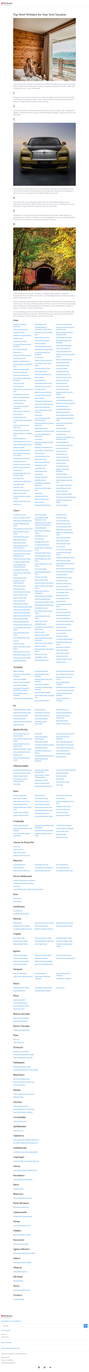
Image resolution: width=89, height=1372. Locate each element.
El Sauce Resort (18, 1189)
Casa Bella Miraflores (63, 409)
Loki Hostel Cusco (62, 580)
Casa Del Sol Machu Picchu (65, 734)
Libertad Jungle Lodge (20, 1244)
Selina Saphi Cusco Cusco (22, 655)
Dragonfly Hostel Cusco (64, 659)
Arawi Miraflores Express (64, 400)
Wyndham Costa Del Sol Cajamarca (25, 1143)
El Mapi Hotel (17, 755)
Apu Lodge (16, 784)
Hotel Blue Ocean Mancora (44, 868)
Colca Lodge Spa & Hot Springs (23, 1094)
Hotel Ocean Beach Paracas (44, 923)
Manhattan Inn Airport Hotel (44, 431)
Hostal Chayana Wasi (42, 783)
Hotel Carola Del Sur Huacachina (63, 717)
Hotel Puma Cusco (41, 654)
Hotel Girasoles (61, 428)
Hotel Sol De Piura (19, 1000)
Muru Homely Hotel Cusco (22, 592)
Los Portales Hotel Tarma (21, 1226)
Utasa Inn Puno (40, 795)
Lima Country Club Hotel (21, 411)
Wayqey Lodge (61, 834)
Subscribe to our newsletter (11, 1321)
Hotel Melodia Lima (62, 442)
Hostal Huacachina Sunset (22, 713)
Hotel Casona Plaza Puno (43, 807)
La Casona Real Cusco (42, 545)
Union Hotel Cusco (19, 543)
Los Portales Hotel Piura (21, 1006)
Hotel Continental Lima (64, 360)
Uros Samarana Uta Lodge (43, 816)
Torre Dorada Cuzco (63, 521)
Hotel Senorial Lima (62, 365)
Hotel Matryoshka (19, 719)
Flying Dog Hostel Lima (63, 351)
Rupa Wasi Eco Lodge (63, 754)
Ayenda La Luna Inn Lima (43, 386)
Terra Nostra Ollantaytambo (66, 770)
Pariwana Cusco (61, 575)
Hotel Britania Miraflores (43, 374)
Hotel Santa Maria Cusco (64, 572)
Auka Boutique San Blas (21, 622)
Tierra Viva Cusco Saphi (64, 549)
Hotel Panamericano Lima (65, 415)
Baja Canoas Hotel (19, 852)
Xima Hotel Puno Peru (42, 801)
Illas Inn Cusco (39, 632)
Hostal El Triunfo (61, 609)
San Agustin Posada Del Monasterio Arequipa (21, 689)
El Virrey (16, 641)
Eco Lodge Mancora (63, 868)
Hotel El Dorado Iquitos (63, 955)
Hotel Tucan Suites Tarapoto (23, 976)
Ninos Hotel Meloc (41, 515)
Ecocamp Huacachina (20, 716)
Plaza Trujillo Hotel (41, 944)
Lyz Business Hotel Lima (21, 394)
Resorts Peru (17, 898)
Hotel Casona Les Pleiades (43, 596)
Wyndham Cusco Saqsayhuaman (19, 582)
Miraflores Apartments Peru (65, 403)
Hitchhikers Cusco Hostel (64, 589)
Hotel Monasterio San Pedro (22, 607)
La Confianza (17, 911)
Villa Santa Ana (18, 1131)
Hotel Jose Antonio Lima (21, 467)
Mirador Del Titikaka (63, 815)
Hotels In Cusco (61, 662)
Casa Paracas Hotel (41, 926)
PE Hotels (8, 3)
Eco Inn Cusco (61, 633)
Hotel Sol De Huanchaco (21, 1079)
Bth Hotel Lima (39, 453)
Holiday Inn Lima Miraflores (22, 335)
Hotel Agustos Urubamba (64, 828)
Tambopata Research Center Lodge (25, 1070)
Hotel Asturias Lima (62, 371)
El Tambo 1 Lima (40, 389)
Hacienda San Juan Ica (42, 713)
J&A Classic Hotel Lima (63, 485)
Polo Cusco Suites (41, 569)
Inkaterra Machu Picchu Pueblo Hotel (21, 745)
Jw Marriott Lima (19, 332)
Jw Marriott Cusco (19, 515)
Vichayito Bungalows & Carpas (23, 1054)
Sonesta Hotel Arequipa (43, 692)
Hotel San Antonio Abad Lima (66, 497)
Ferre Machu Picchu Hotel (65, 745)
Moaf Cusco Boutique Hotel (22, 521)
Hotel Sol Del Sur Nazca (21, 988)
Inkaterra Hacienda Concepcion (24, 880)
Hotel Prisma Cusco (20, 578)
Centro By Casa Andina (64, 324)
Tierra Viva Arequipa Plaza (65, 690)
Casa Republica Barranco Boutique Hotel (22, 474)
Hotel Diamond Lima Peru (43, 383)
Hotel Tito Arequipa (19, 679)
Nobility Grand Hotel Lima (21, 501)
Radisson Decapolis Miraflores (62, 470)
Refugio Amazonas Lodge (21, 1067)
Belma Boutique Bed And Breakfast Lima (64, 333)
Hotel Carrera (39, 502)
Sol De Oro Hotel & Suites (21, 464)
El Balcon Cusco (61, 515)
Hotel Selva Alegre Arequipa (65, 687)
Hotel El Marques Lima (63, 488)
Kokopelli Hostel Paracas (64, 923)
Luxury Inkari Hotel (41, 371)
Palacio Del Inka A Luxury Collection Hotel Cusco (43, 524)
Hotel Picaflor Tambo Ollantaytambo (42, 776)
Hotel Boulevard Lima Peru (22, 441)
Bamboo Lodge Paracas (64, 926)
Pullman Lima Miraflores (21, 369)
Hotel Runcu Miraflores (42, 462)
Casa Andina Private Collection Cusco (41, 519)
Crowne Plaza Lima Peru (43, 395)
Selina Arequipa (18, 671)
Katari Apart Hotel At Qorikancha (42, 592)
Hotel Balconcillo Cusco (64, 530)
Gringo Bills (38, 734)
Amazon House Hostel (20, 958)
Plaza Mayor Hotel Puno (64, 795)
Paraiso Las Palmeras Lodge (22, 1216)
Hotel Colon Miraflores (42, 407)
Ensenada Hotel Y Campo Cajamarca (26, 1140)
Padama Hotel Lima (41, 496)
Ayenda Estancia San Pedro (44, 583)
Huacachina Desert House (22, 710)
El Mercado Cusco (19, 586)
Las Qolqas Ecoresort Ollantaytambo (20, 780)
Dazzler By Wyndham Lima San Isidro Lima (65, 328)
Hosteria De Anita (62, 656)
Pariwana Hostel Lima (63, 431)
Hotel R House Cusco (20, 595)
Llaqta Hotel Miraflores (63, 346)
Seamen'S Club (18, 487)
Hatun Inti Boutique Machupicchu (41, 738)
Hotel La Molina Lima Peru (43, 346)
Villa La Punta (39, 377)
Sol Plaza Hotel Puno (63, 809)
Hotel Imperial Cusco (42, 660)
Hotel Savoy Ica (40, 710)
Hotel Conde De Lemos (21, 815)
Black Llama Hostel (19, 493)
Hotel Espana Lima (41, 471)
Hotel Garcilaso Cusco (63, 612)
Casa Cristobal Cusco (63, 538)
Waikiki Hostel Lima (41, 428)
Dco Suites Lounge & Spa (64, 871)
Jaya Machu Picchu (62, 751)
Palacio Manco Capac (20, 604)
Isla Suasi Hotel (18, 1281)
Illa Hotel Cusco (61, 518)
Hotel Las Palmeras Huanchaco (23, 1082)
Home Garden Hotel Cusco (22, 551)
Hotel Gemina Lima (62, 386)
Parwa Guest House (62, 782)
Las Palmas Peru (61, 451)
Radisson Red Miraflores (21, 361)
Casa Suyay (39, 493)
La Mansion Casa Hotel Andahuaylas (25, 1152)
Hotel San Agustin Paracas (44, 929)
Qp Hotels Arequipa (41, 671)
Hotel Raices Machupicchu (65, 748)
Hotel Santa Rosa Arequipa (65, 671)
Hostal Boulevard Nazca (43, 991)
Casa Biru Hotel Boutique (21, 613)
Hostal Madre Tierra (63, 598)
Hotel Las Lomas (18, 383)
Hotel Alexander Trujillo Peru (44, 941)
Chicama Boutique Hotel (21, 1030)
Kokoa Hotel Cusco (41, 608)
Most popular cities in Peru (10, 1348)
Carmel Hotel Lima (62, 448)
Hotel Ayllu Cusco (62, 837)
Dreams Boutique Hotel (42, 599)
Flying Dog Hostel (62, 368)
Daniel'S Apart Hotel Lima (43, 360)
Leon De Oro (17, 504)
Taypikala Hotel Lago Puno (44, 810)
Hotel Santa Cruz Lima (42, 337)
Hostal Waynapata (41, 748)
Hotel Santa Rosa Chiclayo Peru (24, 1109)
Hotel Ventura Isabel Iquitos (65, 958)
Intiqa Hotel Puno (62, 812)
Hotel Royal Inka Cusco (64, 630)
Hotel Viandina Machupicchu (44, 756)
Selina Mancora (18, 868)
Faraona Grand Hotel (42, 340)
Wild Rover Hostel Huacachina (41, 723)
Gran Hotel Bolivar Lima (64, 477)
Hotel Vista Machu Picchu (21, 752)
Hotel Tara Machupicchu (64, 742)
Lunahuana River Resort (21, 914)
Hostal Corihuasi (40, 646)
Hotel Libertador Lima (42, 456)
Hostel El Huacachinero (64, 713)
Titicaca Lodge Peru (20, 795)
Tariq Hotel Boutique (63, 618)
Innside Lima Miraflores (21, 375)
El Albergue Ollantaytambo (22, 770)
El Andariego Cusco (62, 592)
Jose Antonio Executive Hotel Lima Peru (42, 419)
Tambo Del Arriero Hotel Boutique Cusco (21, 555)
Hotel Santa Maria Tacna (21, 1290)
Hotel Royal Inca (61, 454)
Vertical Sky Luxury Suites (21, 773)
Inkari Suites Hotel (62, 406)
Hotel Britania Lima (62, 389)
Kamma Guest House (20, 776)
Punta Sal (16, 846)
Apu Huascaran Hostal (63, 527)
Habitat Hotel (17, 338)
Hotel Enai (16, 886)
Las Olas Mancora (62, 865)
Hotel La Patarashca (20, 973)
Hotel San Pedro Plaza (20, 619)
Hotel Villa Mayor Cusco (43, 556)
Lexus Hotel (38, 415)
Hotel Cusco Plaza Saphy (21, 610)
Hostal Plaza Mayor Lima (21, 490)
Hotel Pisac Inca (18, 1042)
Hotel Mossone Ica (62, 710)
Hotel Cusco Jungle (62, 653)
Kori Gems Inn (39, 539)
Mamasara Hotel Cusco (64, 577)
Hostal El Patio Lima (19, 417)
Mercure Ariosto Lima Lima (22, 355)
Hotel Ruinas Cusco (41, 536)
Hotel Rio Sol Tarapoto (63, 978)
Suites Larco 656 (18, 447)
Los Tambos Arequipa (42, 700)
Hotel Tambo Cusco (41, 580)
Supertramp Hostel (41, 742)
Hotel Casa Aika (40, 480)
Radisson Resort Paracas (21, 926)
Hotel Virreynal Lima (63, 348)
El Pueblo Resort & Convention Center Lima (43, 328)
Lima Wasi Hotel (18, 484)
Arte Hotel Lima (18, 386)
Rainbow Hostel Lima (63, 412)
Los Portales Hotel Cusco (21, 638)
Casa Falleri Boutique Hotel (44, 450)
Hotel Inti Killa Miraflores (43, 505)
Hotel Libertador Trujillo (64, 938)
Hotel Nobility (60, 397)
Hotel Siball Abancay (20, 1272)
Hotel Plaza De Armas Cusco (23, 529)
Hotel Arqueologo (41, 528)
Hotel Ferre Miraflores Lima (44, 404)
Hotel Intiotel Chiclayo (20, 1106)
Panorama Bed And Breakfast (62, 738)
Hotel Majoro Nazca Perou (43, 988)
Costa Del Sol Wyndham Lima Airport (64, 424)
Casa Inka (59, 785)
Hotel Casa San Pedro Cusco (44, 602)
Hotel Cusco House (41, 621)
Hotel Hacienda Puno (20, 804)
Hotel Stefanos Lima (63, 362)
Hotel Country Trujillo (20, 941)
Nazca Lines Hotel (19, 991)
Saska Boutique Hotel (63, 615)
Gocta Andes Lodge (20, 1121)
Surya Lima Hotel (40, 459)
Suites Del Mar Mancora (21, 871)
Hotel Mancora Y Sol (41, 865)
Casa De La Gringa (41, 577)
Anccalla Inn (60, 988)
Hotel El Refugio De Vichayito (23, 1057)
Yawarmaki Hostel (62, 586)
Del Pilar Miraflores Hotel (21, 450)
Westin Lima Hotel (19, 358)
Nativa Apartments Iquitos (44, 961)
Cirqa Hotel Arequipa (42, 684)
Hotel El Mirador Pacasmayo (22, 1180)
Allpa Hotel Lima (61, 383)
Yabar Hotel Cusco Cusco (22, 559)
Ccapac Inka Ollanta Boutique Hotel (42, 771)
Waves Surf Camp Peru (21, 1207)
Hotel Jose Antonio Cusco (22, 658)
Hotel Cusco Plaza (62, 650)
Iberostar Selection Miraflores (19, 325)
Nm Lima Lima (18, 414)
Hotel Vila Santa (40, 343)
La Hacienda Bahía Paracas (22, 929)
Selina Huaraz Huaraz (20, 1021)
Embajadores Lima (19, 461)
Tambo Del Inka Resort (64, 825)
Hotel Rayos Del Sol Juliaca (22, 1262)
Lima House (38, 439)
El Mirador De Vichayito (21, 1052)
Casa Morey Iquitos (41, 958)
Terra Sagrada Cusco (63, 544)
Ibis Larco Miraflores (20, 372)
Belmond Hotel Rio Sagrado (44, 830)
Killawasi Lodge (18, 1097)
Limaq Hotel (39, 474)
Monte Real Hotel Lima (63, 377)
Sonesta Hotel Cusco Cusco (65, 558)
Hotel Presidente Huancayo (22, 1198)
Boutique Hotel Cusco (42, 542)
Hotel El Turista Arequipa (21, 682)
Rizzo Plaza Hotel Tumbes (22, 1235)
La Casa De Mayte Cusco (21, 562)
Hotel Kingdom (40, 398)
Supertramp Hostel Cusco (22, 616)
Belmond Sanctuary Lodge (22, 749)
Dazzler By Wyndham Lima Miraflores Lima (65, 438)
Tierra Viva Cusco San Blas (44, 643)
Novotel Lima (17, 470)
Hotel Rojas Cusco (62, 595)
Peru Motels (17, 901)
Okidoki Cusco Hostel (42, 635)
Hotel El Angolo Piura (20, 1003)
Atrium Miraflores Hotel (64, 494)
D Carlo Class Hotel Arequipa (23, 698)
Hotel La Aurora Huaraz (21, 1018)
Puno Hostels (60, 798)
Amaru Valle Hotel (62, 831)
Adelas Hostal (60, 757)
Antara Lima (17, 352)
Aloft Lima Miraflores (20, 349)
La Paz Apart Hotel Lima (21, 430)
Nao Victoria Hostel (62, 541)
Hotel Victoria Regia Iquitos (44, 964)
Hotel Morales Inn (41, 973)
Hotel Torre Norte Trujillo (43, 938)
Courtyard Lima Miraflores (22, 481)
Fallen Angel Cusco (19, 540)
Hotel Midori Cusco (41, 657)
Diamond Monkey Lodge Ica (22, 722)
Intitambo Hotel (61, 776)
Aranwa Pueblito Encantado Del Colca (26, 1161)
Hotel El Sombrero (19, 1085)
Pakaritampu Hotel (41, 780)
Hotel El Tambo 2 (62, 491)
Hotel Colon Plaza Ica (42, 716)
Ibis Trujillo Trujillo (19, 938)
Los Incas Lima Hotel (20, 341)
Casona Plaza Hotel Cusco (65, 621)
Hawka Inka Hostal (19, 661)
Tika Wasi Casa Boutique (64, 639)
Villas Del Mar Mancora (42, 871)
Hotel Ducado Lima (62, 457)
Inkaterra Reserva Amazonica (23, 883)
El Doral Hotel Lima (41, 477)
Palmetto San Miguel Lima (43, 447)
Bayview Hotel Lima (62, 380)
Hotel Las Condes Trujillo (64, 941)
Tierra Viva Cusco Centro (21, 518)
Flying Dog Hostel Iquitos (43, 955)
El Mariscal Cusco (19, 589)
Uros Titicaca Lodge (20, 798)
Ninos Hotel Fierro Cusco (21, 652)
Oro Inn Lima (39, 357)
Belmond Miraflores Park (43, 392)
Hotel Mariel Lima (40, 324)
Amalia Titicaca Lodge (20, 812)
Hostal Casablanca (19, 438)
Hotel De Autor (61, 463)
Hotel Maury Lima (40, 465)
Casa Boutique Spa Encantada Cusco (19, 566)
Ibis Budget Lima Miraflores (44, 349)
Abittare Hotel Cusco (63, 524)
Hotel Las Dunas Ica (41, 719)
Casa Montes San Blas (63, 624)
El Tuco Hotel (60, 547)
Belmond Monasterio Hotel (65, 569)
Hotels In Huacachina (63, 724)
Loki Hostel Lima (40, 468)
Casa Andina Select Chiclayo (23, 1112)
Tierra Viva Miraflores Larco (22, 444)
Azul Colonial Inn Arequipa (65, 674)
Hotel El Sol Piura (18, 1009)
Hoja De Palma (18, 849)
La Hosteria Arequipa (20, 685)
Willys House (17, 923)
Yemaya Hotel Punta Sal (21, 855)
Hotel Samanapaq (62, 773)
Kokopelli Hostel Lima (63, 374)
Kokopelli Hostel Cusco (21, 537)
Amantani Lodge (18, 1299)
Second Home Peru (19, 400)
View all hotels (6, 1343)
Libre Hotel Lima (40, 380)
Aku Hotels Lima (18, 478)
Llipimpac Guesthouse (63, 583)
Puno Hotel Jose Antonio (21, 801)
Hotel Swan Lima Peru (42, 499)
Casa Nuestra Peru (62, 466)
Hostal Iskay (60, 779)
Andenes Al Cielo (19, 644)
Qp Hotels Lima (18, 403)
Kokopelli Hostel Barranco (43, 401)
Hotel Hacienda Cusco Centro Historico (20, 547)
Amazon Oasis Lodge (20, 955)
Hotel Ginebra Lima (62, 460)
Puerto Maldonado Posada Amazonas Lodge (28, 889)
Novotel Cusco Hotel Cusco (22, 625)
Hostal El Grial (60, 601)
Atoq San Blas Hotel (20, 598)
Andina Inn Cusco (62, 636)
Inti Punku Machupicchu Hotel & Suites (21, 735)
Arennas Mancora (19, 865)
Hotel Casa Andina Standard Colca (25, 1170)
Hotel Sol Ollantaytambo (43, 786)
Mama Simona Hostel (63, 561)
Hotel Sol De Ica (18, 724)
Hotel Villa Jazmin (62, 721)
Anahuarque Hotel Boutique (44, 605)
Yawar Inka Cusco (19, 601)
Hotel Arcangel (61, 627)
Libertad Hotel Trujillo (20, 944)
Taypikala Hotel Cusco (20, 570)
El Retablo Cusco (40, 624)
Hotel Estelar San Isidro (64, 337)
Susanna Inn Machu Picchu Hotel (24, 1253)
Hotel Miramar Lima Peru (21, 458)
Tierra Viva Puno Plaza (42, 804)
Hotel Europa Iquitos (20, 964)
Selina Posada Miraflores (21, 397)
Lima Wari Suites (61, 474)
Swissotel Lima (61, 434)
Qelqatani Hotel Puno (63, 806)
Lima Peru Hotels (61, 505)
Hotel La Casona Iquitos (21, 961)
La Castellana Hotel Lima (64, 445)
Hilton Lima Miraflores (20, 329)
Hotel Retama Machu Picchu (44, 745)
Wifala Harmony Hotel (20, 825)
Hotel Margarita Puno (42, 813)
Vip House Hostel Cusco (43, 553)
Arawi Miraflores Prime (42, 368)
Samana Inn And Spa (63, 647)
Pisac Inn (16, 1039)
